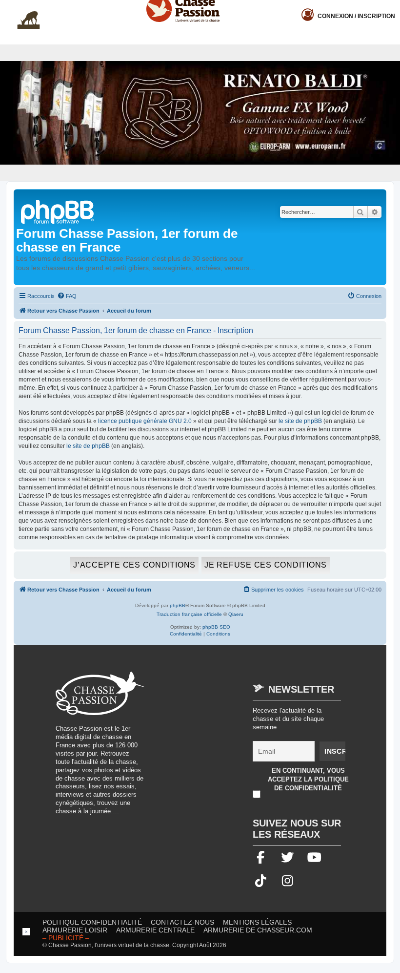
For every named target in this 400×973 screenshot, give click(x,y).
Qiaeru (235, 614)
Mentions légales (257, 922)
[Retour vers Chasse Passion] (58, 211)
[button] (393, 7)
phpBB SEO (216, 627)
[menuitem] (67, 296)
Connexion (356, 16)
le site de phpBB (300, 421)
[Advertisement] (236, 740)
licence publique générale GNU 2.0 (145, 421)
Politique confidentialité (92, 922)
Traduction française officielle (189, 614)
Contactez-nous (182, 922)
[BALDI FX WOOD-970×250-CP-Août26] (200, 112)
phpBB (177, 605)
